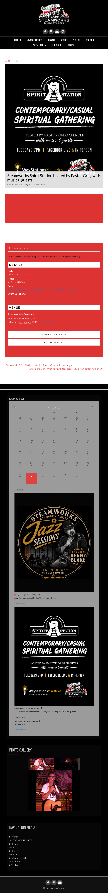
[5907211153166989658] (42, 763)
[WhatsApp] (27, 236)
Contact (71, 45)
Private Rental (40, 45)
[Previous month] (15, 408)
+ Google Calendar (54, 334)
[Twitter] (13, 236)
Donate (51, 40)
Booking (90, 40)
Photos (76, 40)
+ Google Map (46, 321)
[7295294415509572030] (66, 764)
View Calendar (20, 729)
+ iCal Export (54, 342)
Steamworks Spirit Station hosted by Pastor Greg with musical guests (42, 289)
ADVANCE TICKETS (34, 40)
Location (56, 45)
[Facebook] (45, 31)
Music (11, 297)
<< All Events (11, 61)
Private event (20, 725)
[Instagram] (51, 31)
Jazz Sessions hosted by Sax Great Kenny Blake (35, 598)
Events (17, 40)
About (64, 40)
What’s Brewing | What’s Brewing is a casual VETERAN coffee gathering (66, 368)
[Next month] (93, 408)
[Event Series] (39, 595)
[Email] (57, 31)
